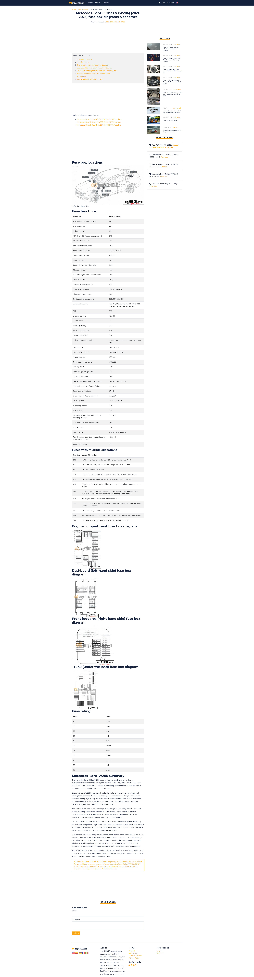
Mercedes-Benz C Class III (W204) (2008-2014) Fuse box (99, 125)
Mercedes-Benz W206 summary (90, 79)
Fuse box (164, 157)
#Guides (176, 44)
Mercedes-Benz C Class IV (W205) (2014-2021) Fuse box (99, 122)
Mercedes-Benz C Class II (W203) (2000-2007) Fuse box (99, 119)
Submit (76, 933)
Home (74, 9)
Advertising (132, 953)
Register (171, 3)
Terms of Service (135, 956)
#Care (175, 128)
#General (177, 108)
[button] (90, 3)
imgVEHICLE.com (78, 2)
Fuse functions (83, 62)
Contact (106, 3)
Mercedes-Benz (83, 9)
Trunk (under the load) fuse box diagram (93, 74)
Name (74, 911)
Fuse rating (81, 76)
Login (162, 3)
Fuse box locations (84, 59)
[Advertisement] (108, 39)
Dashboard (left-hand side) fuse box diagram (94, 68)
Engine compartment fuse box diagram (92, 65)
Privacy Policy (133, 958)
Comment (76, 919)
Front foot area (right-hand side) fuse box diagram (97, 71)
